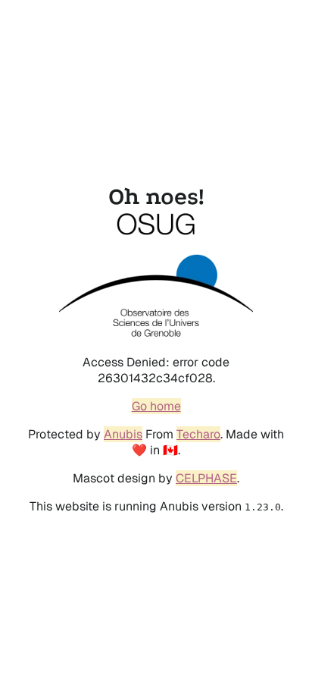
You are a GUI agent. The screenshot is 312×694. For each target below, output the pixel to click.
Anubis (123, 434)
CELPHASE (206, 478)
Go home (156, 406)
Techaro (198, 434)
